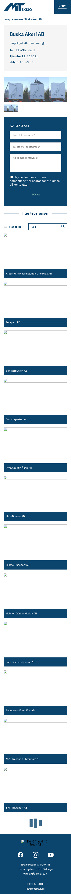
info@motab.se (36, 888)
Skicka (35, 194)
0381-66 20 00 (35, 884)
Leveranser (17, 19)
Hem (6, 19)
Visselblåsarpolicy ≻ (35, 874)
